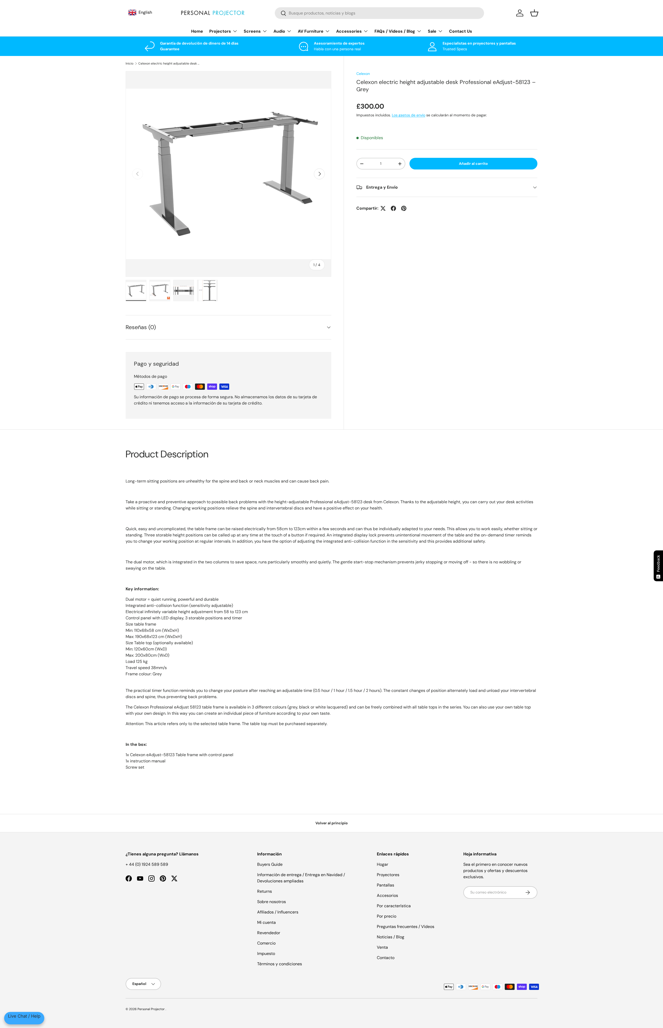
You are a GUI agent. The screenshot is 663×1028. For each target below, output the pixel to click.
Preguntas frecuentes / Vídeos (405, 926)
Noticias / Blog (390, 937)
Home (197, 31)
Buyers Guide (270, 864)
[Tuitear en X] (383, 208)
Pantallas (385, 885)
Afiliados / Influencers (277, 912)
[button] (534, 13)
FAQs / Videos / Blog (394, 31)
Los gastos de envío (408, 115)
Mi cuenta (266, 922)
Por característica (394, 906)
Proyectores (388, 874)
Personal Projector (151, 1009)
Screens (252, 31)
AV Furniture (310, 31)
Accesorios (387, 895)
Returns (264, 891)
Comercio (266, 943)
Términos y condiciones (279, 964)
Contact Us (460, 31)
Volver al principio (331, 823)
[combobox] (379, 13)
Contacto (385, 957)
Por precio (386, 916)
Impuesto (266, 953)
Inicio (129, 63)
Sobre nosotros (271, 901)
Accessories (349, 31)
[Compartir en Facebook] (393, 208)
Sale (432, 31)
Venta (382, 947)
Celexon (363, 73)
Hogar (382, 864)
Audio (279, 31)
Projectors (220, 31)
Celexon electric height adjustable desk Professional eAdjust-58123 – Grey (169, 63)
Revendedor (268, 932)
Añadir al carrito (473, 163)
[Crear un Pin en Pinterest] (404, 208)
